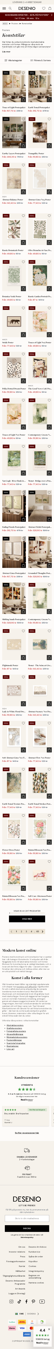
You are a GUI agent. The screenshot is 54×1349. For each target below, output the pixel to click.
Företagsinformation (15, 1261)
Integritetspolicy (36, 1271)
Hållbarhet (20, 1271)
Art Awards (20, 1289)
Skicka (27, 1228)
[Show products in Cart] (50, 8)
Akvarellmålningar (15, 1034)
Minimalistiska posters (17, 1037)
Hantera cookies (36, 1283)
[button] (42, 1336)
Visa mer (27, 919)
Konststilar (27, 23)
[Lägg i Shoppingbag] (23, 99)
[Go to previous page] (11, 931)
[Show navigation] (4, 8)
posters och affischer (27, 987)
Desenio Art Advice (37, 1247)
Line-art (10, 1049)
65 (37, 931)
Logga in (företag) (17, 1293)
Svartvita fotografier (16, 1043)
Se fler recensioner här (27, 1133)
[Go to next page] (42, 931)
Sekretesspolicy (27, 1237)
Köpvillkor (33, 1261)
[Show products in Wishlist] (44, 8)
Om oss (21, 1247)
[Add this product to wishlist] (23, 73)
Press (22, 1256)
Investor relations (17, 1252)
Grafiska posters (14, 1028)
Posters (15, 23)
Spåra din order (36, 1256)
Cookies (32, 1266)
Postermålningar (14, 1040)
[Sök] (10, 8)
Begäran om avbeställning (35, 1276)
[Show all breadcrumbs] (5, 23)
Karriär (22, 1266)
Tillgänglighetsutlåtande (14, 1276)
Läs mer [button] (6, 51)
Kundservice (34, 1252)
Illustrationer (13, 1046)
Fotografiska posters (16, 1031)
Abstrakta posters (15, 1025)
